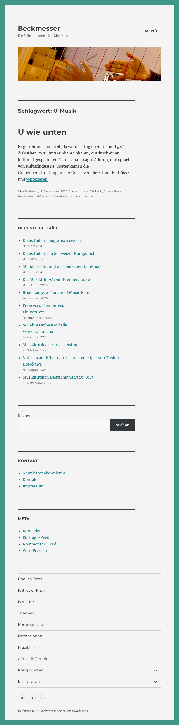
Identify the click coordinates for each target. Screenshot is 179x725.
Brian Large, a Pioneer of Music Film (56, 292)
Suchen (25, 415)
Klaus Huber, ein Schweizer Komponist (59, 253)
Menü (151, 31)
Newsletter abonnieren (44, 473)
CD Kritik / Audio (33, 659)
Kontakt (30, 479)
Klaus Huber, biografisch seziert (52, 240)
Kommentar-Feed (39, 544)
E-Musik (96, 191)
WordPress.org (36, 550)
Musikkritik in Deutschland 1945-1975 (58, 377)
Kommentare (30, 624)
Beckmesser (39, 28)
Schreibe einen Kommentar (73, 196)
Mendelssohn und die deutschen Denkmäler (63, 266)
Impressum (33, 486)
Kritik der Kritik (32, 590)
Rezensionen (30, 636)
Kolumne (78, 191)
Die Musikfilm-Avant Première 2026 (56, 279)
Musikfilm (27, 647)
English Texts (30, 579)
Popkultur (25, 196)
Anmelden (32, 531)
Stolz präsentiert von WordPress (64, 711)
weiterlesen (37, 179)
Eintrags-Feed (36, 537)
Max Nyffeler (27, 191)
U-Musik (41, 196)
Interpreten (29, 681)
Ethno (108, 191)
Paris (118, 191)
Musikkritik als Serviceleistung (51, 344)
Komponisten (31, 670)
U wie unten (42, 132)
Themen (26, 613)
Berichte (26, 602)
